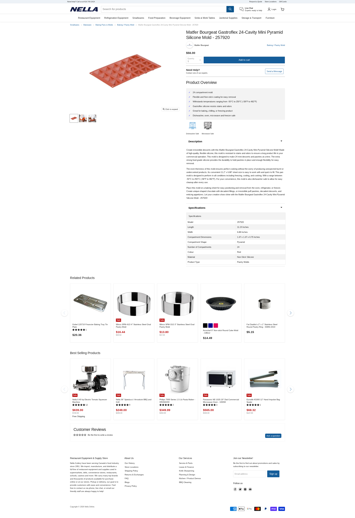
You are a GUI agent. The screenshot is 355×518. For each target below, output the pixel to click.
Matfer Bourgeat (201, 45)
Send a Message (274, 71)
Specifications (196, 207)
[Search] (230, 9)
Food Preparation (156, 18)
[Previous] (64, 313)
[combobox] (163, 9)
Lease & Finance (186, 467)
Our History (130, 463)
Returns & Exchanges (134, 475)
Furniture (270, 18)
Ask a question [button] (273, 436)
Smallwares (138, 18)
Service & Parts (185, 463)
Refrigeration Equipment (116, 18)
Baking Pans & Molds (104, 25)
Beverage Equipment (180, 18)
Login (274, 9)
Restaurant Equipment (89, 18)
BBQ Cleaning (185, 482)
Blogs (127, 482)
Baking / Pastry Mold (125, 25)
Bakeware (87, 25)
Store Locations (271, 2)
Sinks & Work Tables (205, 18)
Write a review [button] (255, 436)
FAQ (127, 478)
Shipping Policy (131, 471)
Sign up (273, 474)
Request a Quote (255, 2)
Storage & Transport (251, 18)
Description (195, 141)
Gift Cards (283, 2)
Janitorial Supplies (228, 18)
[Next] (290, 313)
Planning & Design (187, 475)
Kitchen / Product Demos (190, 478)
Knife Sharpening (186, 471)
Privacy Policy (131, 486)
